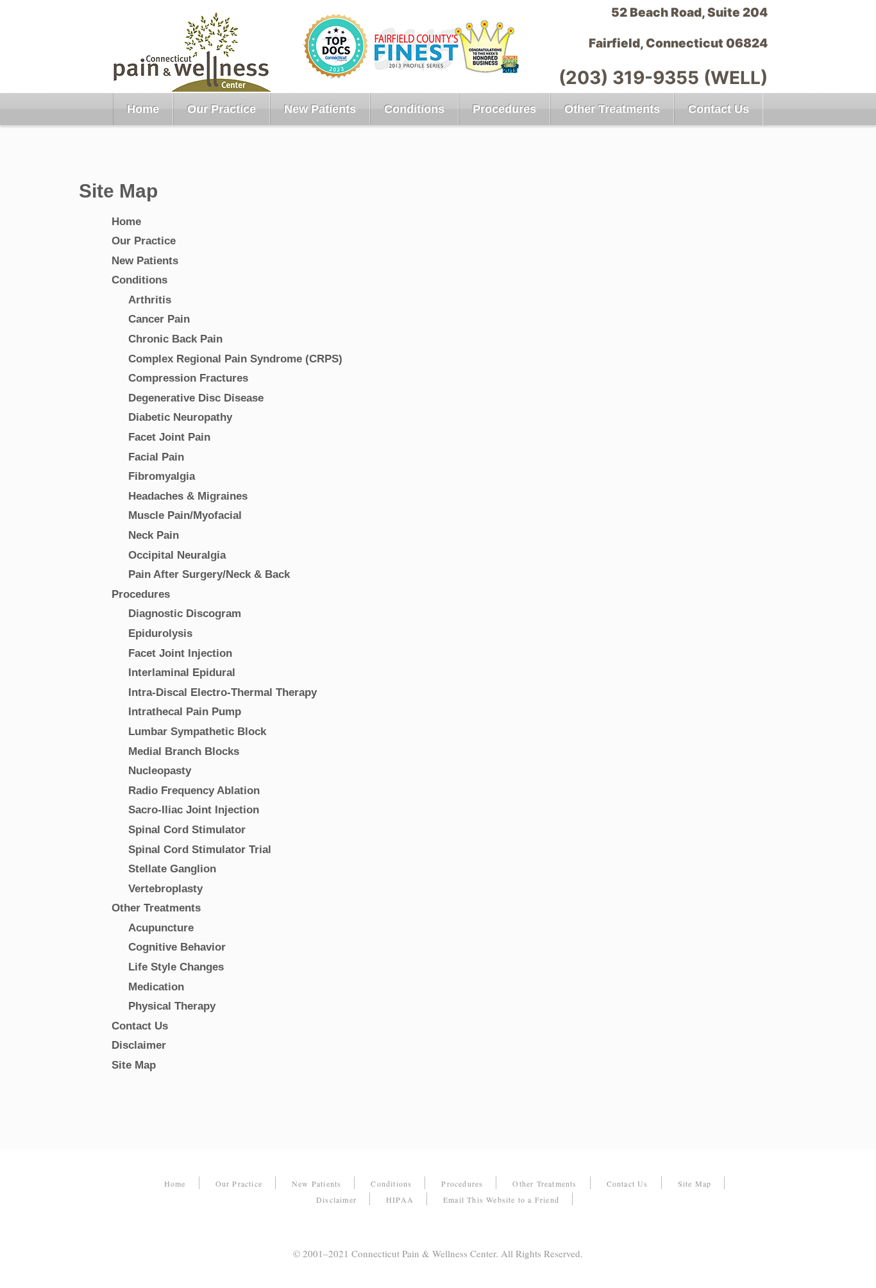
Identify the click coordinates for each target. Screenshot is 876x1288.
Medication (156, 987)
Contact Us (718, 109)
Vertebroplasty (165, 889)
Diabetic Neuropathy (180, 417)
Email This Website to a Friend (501, 1199)
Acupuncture (161, 928)
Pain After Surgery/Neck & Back (209, 574)
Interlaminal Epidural (181, 672)
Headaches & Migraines (188, 496)
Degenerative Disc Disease (196, 398)
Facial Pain (156, 457)
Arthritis (149, 300)
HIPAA (400, 1199)
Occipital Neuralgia (177, 555)
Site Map (134, 1065)
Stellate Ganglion (172, 869)
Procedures (504, 109)
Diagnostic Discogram (184, 613)
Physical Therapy (171, 1006)
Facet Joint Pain (169, 437)
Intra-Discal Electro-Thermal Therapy (222, 692)
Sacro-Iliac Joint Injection (193, 810)
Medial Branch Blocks (183, 751)
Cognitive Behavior (177, 947)
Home (143, 109)
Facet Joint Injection (180, 653)
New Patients (320, 109)
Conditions (414, 109)
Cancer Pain (159, 319)
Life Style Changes (176, 967)
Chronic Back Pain (175, 339)
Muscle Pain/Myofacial (185, 515)
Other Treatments (612, 109)
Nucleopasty (159, 771)
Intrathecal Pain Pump (184, 712)
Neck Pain (153, 535)
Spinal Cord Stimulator (187, 830)
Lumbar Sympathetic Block (197, 731)
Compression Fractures (188, 378)
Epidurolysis (160, 633)
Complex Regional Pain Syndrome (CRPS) (235, 359)
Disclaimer (139, 1045)
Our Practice (221, 109)
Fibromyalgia (161, 476)
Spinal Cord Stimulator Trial (199, 849)
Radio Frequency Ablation (194, 790)
